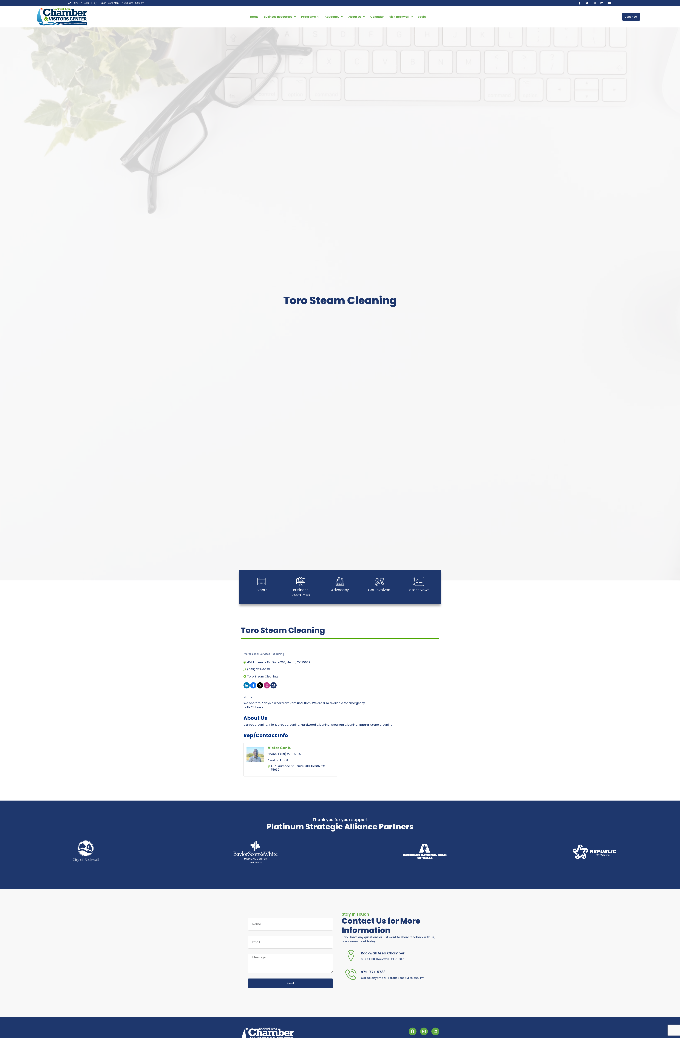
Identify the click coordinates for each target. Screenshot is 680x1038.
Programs (308, 17)
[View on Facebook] (253, 687)
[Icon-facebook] (579, 3)
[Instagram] (594, 3)
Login (422, 17)
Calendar (377, 17)
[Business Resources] (300, 581)
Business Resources (278, 17)
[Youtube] (609, 3)
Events (261, 589)
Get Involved (379, 589)
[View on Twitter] (260, 687)
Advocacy (332, 17)
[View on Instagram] (267, 687)
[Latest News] (418, 581)
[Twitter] (587, 3)
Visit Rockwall (399, 17)
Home (254, 17)
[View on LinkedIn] (246, 687)
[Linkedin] (602, 3)
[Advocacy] (340, 581)
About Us (354, 17)
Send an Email (278, 760)
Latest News (418, 589)
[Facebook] (412, 1031)
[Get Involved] (379, 581)
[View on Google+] (273, 687)
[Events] (261, 581)
